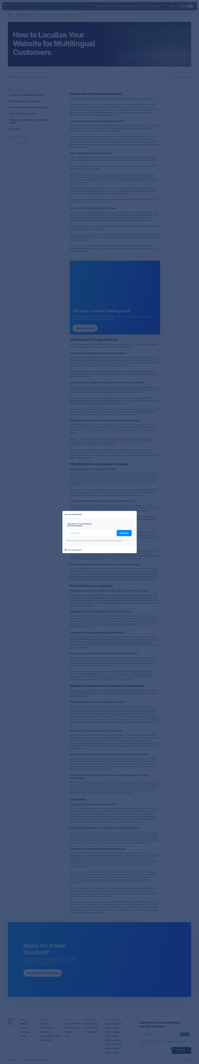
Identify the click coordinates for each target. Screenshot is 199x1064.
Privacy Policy (98, 540)
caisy (78, 550)
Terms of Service (113, 540)
